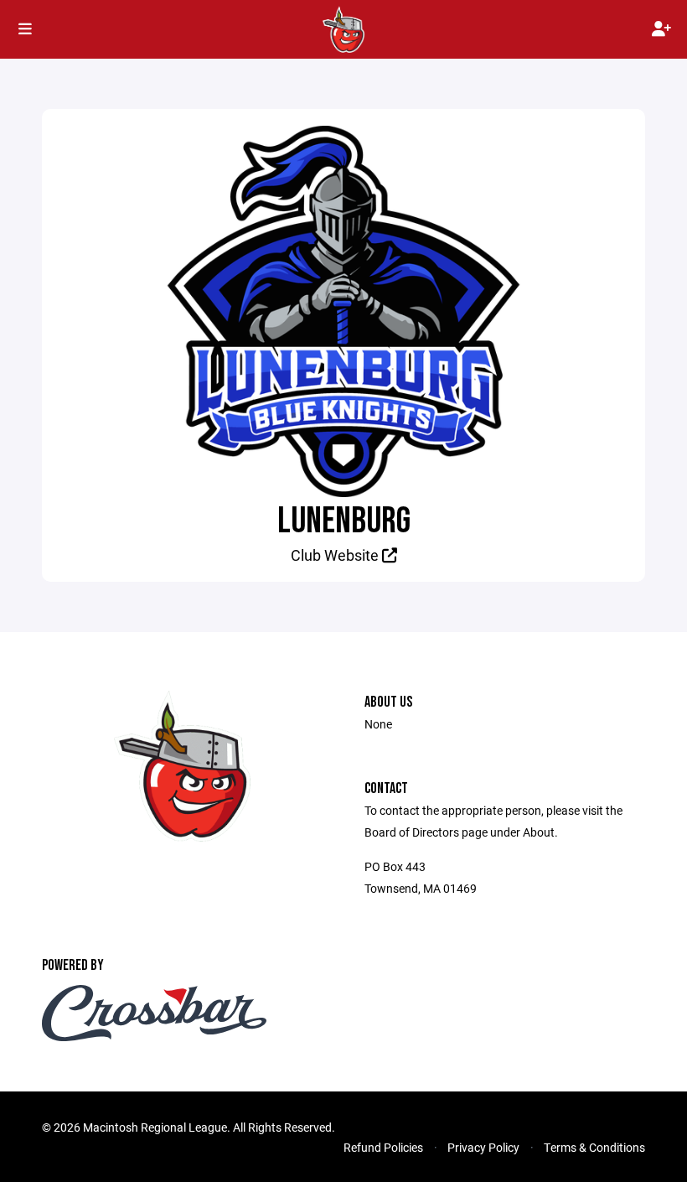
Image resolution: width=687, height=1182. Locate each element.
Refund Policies (383, 1147)
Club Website (336, 555)
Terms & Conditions (594, 1147)
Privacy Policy (483, 1147)
